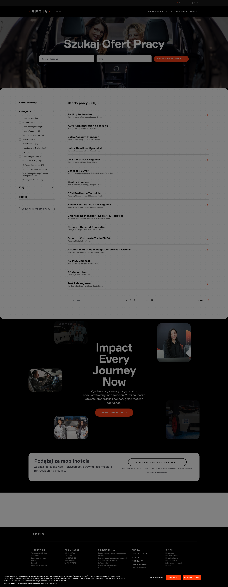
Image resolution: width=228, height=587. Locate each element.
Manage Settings (156, 577)
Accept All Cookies (191, 577)
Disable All (173, 577)
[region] (114, 577)
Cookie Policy (16, 583)
